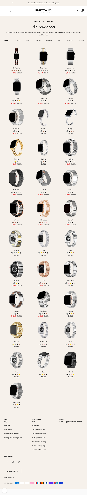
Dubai (70, 250)
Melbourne (43, 341)
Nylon (38, 40)
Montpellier (16, 68)
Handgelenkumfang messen (13, 438)
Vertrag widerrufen (38, 438)
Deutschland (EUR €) (12, 471)
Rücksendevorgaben (39, 434)
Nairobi (16, 311)
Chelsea (16, 250)
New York (43, 68)
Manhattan (70, 280)
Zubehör (70, 40)
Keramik (49, 40)
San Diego (16, 189)
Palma (43, 159)
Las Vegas (70, 68)
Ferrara (16, 98)
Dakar (70, 189)
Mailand (70, 159)
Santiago (16, 402)
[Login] (77, 11)
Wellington (43, 98)
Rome (44, 250)
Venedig (43, 129)
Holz (59, 40)
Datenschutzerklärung (39, 450)
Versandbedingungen (39, 446)
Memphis (16, 129)
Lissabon (43, 220)
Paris (70, 341)
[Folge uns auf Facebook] (7, 462)
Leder (28, 40)
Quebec (70, 98)
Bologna (70, 129)
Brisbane (43, 311)
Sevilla (16, 159)
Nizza (43, 372)
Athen (16, 220)
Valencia (71, 372)
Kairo (43, 280)
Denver (43, 189)
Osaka (70, 311)
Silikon (17, 40)
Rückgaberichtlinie (38, 430)
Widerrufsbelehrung (39, 442)
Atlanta (16, 280)
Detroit (70, 220)
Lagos (16, 341)
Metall (7, 40)
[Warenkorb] (82, 11)
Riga (16, 372)
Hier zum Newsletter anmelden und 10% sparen (43, 3)
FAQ (5, 422)
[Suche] (10, 11)
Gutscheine (8, 430)
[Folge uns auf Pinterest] (19, 462)
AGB (33, 422)
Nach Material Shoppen (12, 434)
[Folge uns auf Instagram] (13, 462)
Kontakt (7, 426)
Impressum (35, 426)
